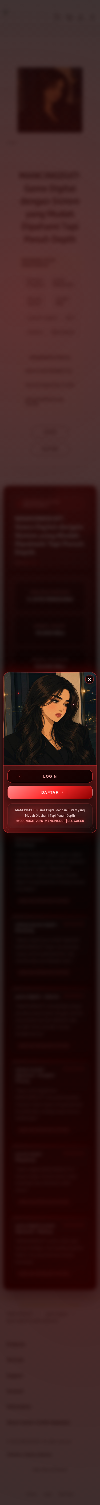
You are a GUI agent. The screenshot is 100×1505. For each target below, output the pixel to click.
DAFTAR (50, 792)
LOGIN (50, 776)
